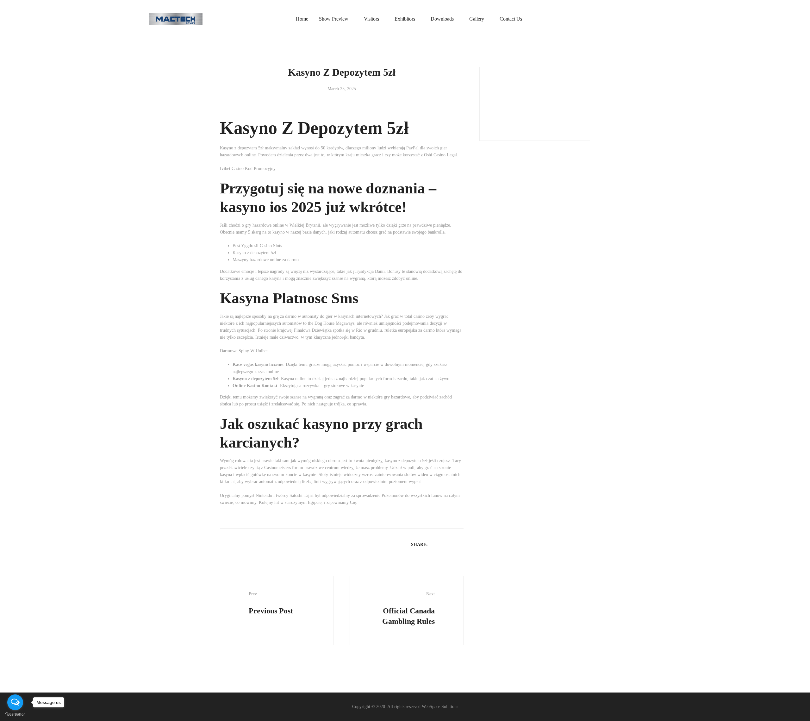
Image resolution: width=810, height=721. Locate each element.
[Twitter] (443, 544)
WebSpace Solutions (440, 706)
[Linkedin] (451, 544)
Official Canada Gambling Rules (408, 608)
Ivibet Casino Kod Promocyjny (248, 168)
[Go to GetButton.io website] (15, 714)
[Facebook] (435, 544)
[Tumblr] (460, 544)
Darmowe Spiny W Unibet (244, 350)
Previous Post (271, 603)
